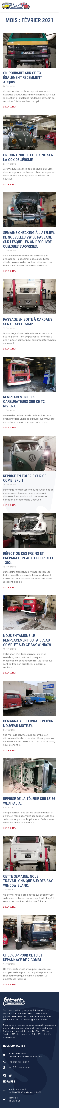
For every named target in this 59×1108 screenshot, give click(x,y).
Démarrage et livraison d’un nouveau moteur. (28, 723)
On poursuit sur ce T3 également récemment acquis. (22, 77)
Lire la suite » (9, 106)
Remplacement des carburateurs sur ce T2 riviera (24, 402)
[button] (55, 6)
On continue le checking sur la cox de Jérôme (28, 157)
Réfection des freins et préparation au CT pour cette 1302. (29, 558)
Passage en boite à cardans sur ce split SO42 (27, 321)
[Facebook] (4, 1075)
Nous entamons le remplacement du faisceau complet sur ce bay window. (27, 640)
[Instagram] (10, 1075)
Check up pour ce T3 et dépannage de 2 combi (22, 957)
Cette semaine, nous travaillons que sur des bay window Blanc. (28, 881)
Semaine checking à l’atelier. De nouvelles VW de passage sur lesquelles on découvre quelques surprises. (29, 239)
